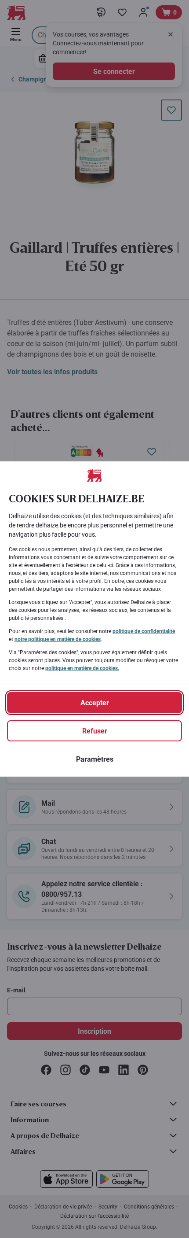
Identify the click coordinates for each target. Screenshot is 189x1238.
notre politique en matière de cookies (58, 639)
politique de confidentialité (144, 631)
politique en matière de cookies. (82, 668)
